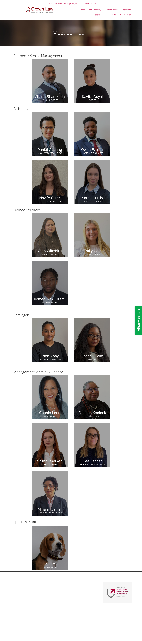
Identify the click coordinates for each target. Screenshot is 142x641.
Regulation (126, 10)
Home (82, 10)
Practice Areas (111, 10)
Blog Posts (111, 15)
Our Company (95, 10)
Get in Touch (125, 15)
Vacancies (98, 15)
